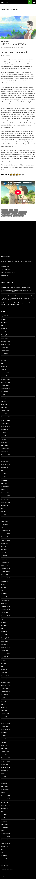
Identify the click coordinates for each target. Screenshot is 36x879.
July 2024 (3, 395)
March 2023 (4, 445)
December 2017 (5, 644)
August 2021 (4, 505)
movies (14, 214)
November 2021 (5, 496)
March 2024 (4, 407)
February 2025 (5, 372)
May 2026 (3, 325)
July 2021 (3, 508)
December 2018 (5, 606)
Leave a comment (18, 47)
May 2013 (3, 818)
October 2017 (4, 650)
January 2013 (4, 830)
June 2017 (3, 663)
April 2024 (4, 404)
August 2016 (4, 694)
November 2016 (5, 685)
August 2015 (4, 732)
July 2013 (3, 811)
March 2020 (4, 559)
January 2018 (4, 641)
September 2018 (5, 616)
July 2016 (3, 698)
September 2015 (5, 729)
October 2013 (4, 802)
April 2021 (4, 518)
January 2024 (4, 414)
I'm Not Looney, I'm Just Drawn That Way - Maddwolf (15, 298)
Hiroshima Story (13, 44)
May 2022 (3, 477)
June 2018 (3, 625)
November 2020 (5, 533)
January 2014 (4, 792)
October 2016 (4, 688)
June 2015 (3, 739)
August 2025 (4, 354)
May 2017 (3, 666)
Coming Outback (5, 269)
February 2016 (5, 713)
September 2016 (5, 691)
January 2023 (4, 451)
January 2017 (4, 679)
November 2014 (5, 761)
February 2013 (5, 827)
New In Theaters (5, 41)
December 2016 (5, 682)
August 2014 (4, 770)
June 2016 (3, 701)
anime (11, 209)
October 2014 (4, 764)
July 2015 (3, 736)
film (16, 209)
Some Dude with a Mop (23, 287)
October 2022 (4, 461)
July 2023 (3, 432)
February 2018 (5, 638)
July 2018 (3, 622)
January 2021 (4, 527)
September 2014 (5, 767)
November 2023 (5, 420)
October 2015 (4, 726)
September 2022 (5, 464)
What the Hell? (5, 275)
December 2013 (5, 795)
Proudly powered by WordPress (8, 877)
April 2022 (4, 480)
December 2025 (5, 341)
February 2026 (5, 335)
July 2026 (3, 319)
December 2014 (5, 758)
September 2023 (5, 426)
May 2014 (3, 780)
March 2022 (4, 483)
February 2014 (5, 789)
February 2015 (5, 751)
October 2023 (4, 423)
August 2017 (4, 657)
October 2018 (4, 612)
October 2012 (4, 840)
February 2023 (5, 448)
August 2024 (4, 391)
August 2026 (4, 316)
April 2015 (4, 745)
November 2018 (5, 609)
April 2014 (4, 783)
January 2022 (4, 489)
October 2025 (4, 347)
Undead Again (30, 295)
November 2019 (5, 571)
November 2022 (5, 458)
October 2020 (4, 537)
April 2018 (4, 631)
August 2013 (4, 808)
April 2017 (4, 669)
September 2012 (5, 843)
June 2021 (3, 511)
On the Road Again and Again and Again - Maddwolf (15, 290)
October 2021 (4, 499)
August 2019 (4, 581)
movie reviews (6, 214)
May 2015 (3, 742)
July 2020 (3, 546)
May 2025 (3, 363)
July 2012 (3, 849)
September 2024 (5, 388)
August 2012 (4, 846)
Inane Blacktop (5, 266)
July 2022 (3, 470)
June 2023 (3, 436)
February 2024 (5, 410)
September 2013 (5, 805)
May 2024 (3, 401)
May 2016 (3, 704)
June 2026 (3, 322)
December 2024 (5, 379)
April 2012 (4, 855)
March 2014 (4, 786)
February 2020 (5, 562)
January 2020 (4, 565)
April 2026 (4, 328)
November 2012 (5, 837)
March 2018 (4, 634)
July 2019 (3, 584)
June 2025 (3, 360)
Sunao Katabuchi (6, 216)
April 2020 (4, 556)
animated (4, 209)
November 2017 (5, 647)
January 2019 (4, 603)
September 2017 (5, 653)
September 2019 (5, 578)
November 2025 (5, 344)
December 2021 (5, 492)
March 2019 (4, 597)
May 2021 (3, 515)
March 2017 (4, 672)
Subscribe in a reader (6, 869)
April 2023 (4, 442)
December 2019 (5, 568)
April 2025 (4, 366)
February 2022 (5, 486)
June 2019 (3, 587)
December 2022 (5, 455)
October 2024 (4, 385)
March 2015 (4, 748)
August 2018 (4, 619)
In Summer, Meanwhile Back (8, 272)
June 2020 (3, 549)
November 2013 (5, 799)
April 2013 (4, 821)
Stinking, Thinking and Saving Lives (10, 304)
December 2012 (5, 833)
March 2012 (4, 859)
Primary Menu (34, 2)
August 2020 (4, 543)
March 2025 (4, 369)
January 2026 (4, 338)
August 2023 (4, 429)
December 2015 (5, 720)
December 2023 (5, 417)
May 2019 (3, 590)
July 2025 (3, 357)
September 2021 (5, 502)
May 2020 (3, 552)
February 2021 (5, 524)
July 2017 (3, 660)
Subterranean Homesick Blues (9, 292)
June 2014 (3, 777)
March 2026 (4, 331)
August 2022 (4, 467)
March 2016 (4, 710)
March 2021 (4, 521)
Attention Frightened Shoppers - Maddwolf (12, 295)
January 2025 (4, 376)
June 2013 (3, 814)
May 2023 (3, 439)
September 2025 (5, 350)
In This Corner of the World (9, 212)
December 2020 (5, 530)
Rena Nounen (21, 214)
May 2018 (3, 628)
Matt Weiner (22, 212)
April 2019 (4, 593)
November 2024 (5, 382)
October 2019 (4, 575)
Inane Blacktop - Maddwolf (8, 287)
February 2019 (5, 600)
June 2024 (3, 398)
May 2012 (3, 852)
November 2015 (5, 723)
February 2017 (5, 676)
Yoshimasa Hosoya (19, 216)
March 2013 (4, 824)
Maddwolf (4, 2)
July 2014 (3, 773)
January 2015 (4, 754)
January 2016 (4, 717)
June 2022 (3, 473)
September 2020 (5, 540)
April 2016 (4, 707)
